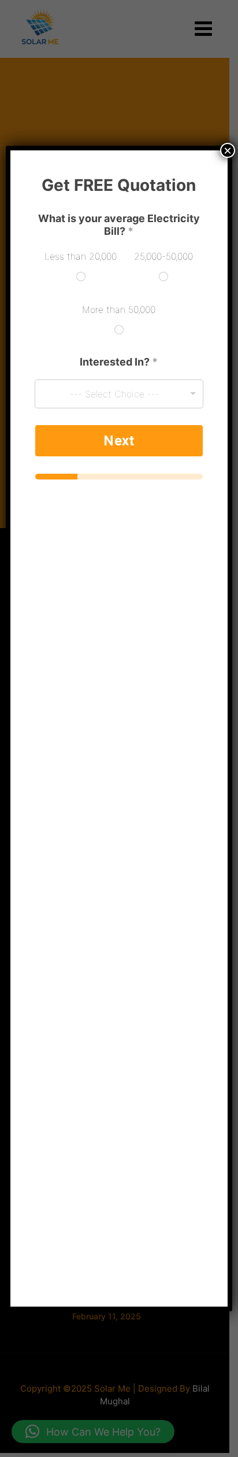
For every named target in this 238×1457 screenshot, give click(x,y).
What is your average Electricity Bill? (119, 224)
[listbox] (118, 394)
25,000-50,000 (163, 256)
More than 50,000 (118, 309)
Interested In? (119, 362)
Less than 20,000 (80, 256)
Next (118, 441)
